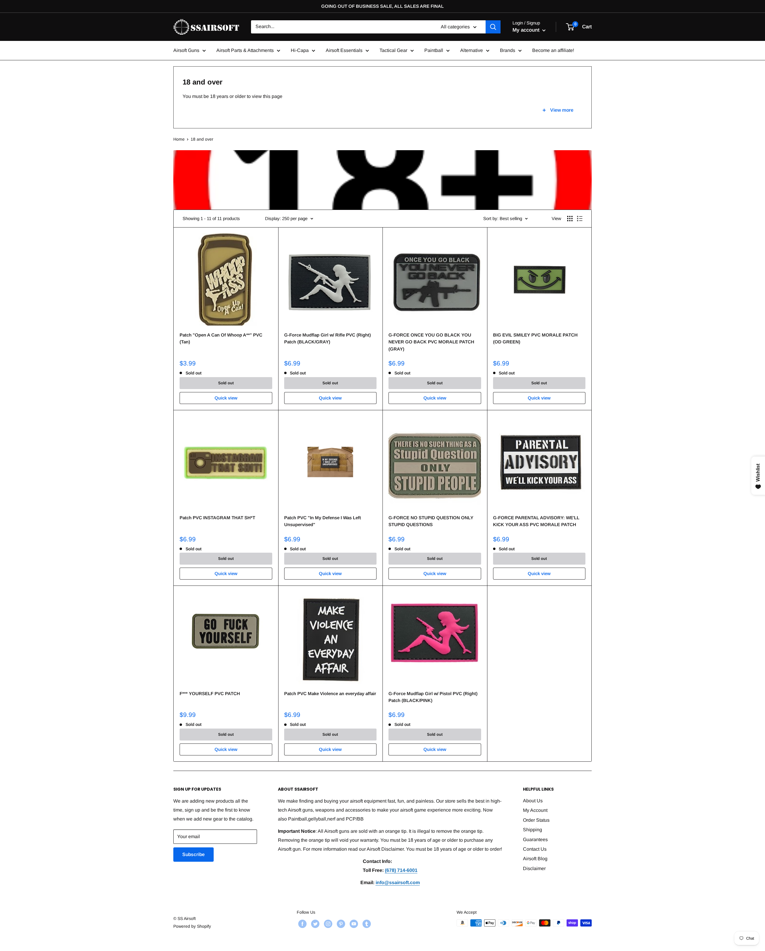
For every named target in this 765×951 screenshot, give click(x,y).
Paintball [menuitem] (433, 50)
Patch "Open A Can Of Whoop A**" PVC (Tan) (221, 338)
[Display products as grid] (570, 218)
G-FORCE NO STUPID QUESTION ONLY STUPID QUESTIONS (430, 521)
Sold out (226, 383)
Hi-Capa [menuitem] (300, 50)
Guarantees (535, 839)
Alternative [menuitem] (471, 50)
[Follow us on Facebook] (302, 923)
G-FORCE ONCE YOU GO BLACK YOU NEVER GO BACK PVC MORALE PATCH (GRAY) (431, 341)
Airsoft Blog (535, 858)
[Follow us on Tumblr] (366, 923)
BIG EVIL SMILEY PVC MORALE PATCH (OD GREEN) (535, 338)
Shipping (532, 829)
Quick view (226, 397)
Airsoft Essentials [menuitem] (344, 50)
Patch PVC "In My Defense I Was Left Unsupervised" (322, 521)
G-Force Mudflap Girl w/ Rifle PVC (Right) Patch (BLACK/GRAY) (327, 338)
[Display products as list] (579, 218)
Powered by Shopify (192, 926)
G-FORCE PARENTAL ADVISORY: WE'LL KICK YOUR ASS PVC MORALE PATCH (536, 521)
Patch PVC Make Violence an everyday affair (330, 693)
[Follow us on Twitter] (314, 923)
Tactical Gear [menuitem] (393, 50)
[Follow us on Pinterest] (340, 923)
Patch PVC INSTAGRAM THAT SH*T (217, 517)
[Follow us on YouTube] (353, 923)
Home (179, 139)
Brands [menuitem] (507, 50)
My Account (535, 810)
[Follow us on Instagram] (327, 923)
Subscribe (193, 854)
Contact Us (535, 849)
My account (526, 30)
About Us (533, 800)
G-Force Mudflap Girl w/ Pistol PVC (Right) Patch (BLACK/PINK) (433, 697)
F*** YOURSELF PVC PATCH (210, 693)
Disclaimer (534, 868)
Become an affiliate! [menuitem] (553, 50)
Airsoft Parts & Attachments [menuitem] (245, 50)
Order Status (536, 820)
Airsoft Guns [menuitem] (186, 50)
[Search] (493, 26)
